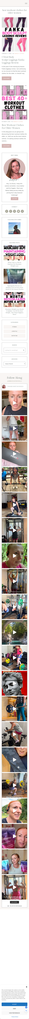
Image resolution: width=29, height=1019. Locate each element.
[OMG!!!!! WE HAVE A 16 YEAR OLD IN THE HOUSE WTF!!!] (14, 683)
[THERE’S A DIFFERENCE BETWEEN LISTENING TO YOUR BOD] (14, 504)
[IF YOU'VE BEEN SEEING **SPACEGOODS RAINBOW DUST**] (14, 861)
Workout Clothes (19, 53)
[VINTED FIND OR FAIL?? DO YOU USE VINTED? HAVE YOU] (14, 759)
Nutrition (14, 335)
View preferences (14, 1013)
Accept (14, 1004)
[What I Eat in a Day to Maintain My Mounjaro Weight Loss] (14, 253)
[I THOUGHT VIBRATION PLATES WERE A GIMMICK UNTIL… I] (14, 428)
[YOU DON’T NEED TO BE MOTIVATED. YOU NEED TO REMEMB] (14, 606)
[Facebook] (6, 211)
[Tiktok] (22, 211)
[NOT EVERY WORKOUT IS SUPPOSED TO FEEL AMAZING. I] (14, 402)
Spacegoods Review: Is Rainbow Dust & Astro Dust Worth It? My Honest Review (14, 287)
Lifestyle (14, 331)
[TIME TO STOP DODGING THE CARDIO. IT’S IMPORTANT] (14, 734)
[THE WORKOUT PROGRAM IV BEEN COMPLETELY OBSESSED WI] (14, 785)
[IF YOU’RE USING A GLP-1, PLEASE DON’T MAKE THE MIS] (14, 887)
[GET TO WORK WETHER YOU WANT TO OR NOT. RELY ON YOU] (14, 530)
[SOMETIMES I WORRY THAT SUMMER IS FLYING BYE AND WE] (14, 632)
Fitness (14, 326)
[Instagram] (14, 211)
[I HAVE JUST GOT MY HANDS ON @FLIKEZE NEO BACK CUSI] (14, 453)
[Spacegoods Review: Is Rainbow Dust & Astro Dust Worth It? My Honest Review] (14, 276)
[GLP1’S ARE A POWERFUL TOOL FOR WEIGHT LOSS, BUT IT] (14, 555)
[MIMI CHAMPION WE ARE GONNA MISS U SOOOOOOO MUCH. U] (14, 479)
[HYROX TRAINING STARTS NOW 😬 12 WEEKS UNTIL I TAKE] (14, 810)
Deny (14, 1008)
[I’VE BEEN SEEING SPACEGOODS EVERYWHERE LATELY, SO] (14, 836)
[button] (26, 987)
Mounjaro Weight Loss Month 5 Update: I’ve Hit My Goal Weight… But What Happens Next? (14, 311)
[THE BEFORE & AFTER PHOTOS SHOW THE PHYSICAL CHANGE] (14, 708)
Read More (7, 78)
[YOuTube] (18, 211)
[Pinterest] (10, 211)
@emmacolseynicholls (14, 381)
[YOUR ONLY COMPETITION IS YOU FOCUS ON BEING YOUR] (14, 657)
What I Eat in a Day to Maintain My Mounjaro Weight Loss (14, 264)
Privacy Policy (15, 1016)
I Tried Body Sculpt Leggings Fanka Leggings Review (13, 60)
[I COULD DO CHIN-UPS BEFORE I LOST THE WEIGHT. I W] (14, 581)
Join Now (14, 198)
